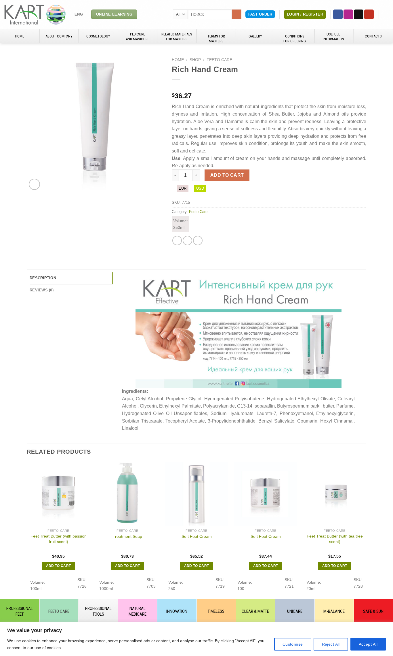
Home (178, 60)
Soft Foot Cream (197, 536)
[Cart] (386, 14)
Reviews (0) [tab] (42, 290)
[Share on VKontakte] (198, 240)
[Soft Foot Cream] (196, 494)
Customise (293, 644)
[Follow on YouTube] (369, 14)
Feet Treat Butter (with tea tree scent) (335, 539)
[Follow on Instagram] (348, 14)
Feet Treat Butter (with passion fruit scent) (58, 539)
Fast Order (260, 14)
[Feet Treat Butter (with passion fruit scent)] (58, 494)
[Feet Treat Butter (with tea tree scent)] (334, 494)
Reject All (331, 644)
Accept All (368, 644)
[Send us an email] (358, 14)
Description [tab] (43, 278)
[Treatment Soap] (127, 494)
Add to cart (227, 175)
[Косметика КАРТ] (35, 14)
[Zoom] (34, 184)
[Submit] (236, 14)
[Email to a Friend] (187, 240)
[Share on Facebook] (177, 240)
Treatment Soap (127, 536)
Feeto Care (219, 60)
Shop (195, 60)
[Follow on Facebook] (338, 14)
